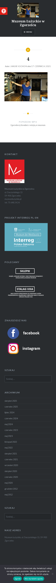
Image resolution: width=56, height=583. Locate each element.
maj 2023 (9, 436)
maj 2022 (9, 447)
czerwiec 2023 (11, 430)
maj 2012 (9, 494)
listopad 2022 (11, 442)
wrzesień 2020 (11, 465)
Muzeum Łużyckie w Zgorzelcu (28, 23)
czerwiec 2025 (11, 406)
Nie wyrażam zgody (34, 578)
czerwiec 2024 (11, 418)
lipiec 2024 (9, 412)
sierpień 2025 (11, 401)
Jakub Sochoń (18, 66)
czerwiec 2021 (11, 459)
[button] (3, 11)
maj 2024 (9, 424)
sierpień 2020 (11, 471)
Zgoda (17, 578)
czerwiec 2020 (11, 477)
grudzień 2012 (11, 489)
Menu (29, 32)
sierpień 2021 (11, 453)
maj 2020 (9, 483)
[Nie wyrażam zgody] (52, 573)
